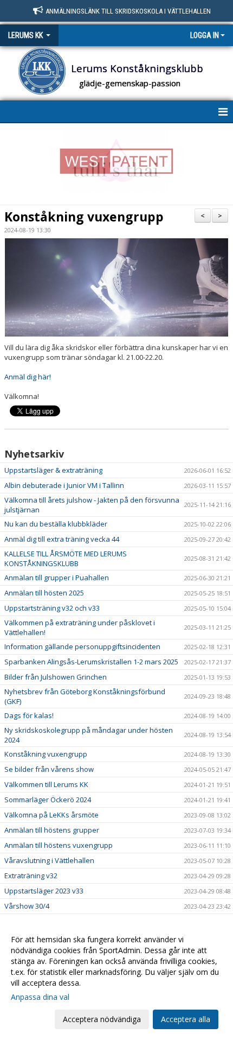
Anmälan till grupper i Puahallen (56, 577)
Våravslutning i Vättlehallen (49, 860)
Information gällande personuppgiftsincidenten (82, 646)
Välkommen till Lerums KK (46, 784)
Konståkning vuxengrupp (84, 216)
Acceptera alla (185, 1019)
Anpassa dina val (40, 997)
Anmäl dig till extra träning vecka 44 (61, 539)
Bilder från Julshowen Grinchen (55, 677)
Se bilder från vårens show (49, 769)
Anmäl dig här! (27, 377)
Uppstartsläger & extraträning (53, 470)
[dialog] (116, 979)
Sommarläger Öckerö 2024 (47, 799)
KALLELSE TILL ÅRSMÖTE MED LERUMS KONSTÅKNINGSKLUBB (65, 558)
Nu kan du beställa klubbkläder (55, 524)
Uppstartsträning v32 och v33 (52, 608)
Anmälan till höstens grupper (51, 830)
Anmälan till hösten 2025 (44, 593)
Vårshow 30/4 (26, 906)
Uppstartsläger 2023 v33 (43, 891)
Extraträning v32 (30, 875)
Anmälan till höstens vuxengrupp (58, 845)
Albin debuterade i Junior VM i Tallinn (64, 485)
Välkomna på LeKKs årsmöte (51, 815)
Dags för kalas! (29, 715)
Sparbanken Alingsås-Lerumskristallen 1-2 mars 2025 (91, 662)
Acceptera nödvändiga (102, 1019)
